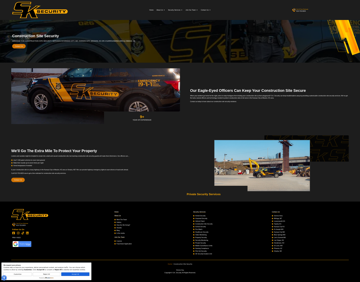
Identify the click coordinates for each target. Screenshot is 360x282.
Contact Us (276, 212)
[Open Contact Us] (210, 10)
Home (116, 212)
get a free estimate (302, 9)
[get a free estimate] (294, 10)
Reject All (46, 274)
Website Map (180, 270)
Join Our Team (119, 237)
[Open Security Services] (182, 10)
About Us (117, 215)
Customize (17, 274)
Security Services (199, 212)
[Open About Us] (164, 10)
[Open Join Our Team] (197, 10)
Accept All (75, 274)
